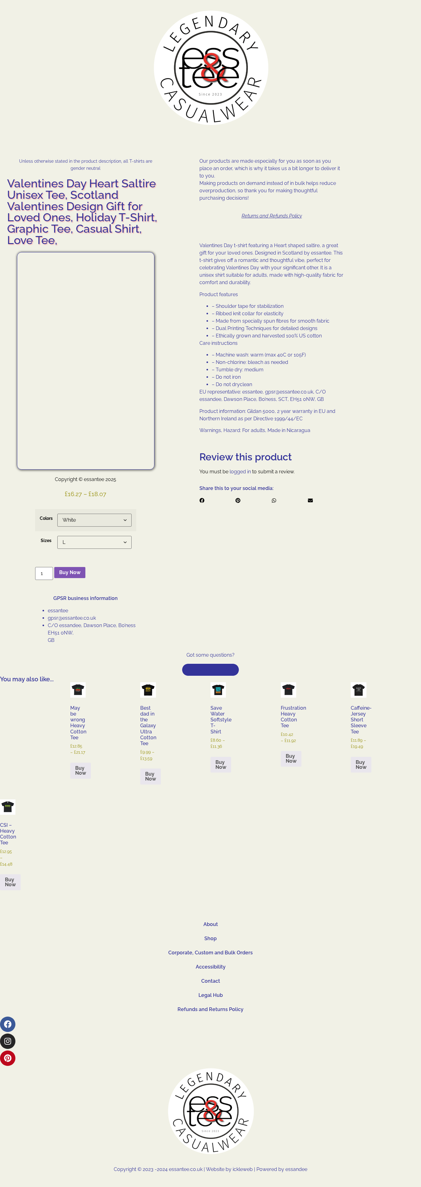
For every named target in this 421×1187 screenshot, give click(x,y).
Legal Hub (210, 995)
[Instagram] (7, 1041)
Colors (46, 518)
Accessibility (211, 967)
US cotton (310, 336)
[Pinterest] (7, 1058)
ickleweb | (244, 1169)
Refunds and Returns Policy (210, 1009)
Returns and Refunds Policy (272, 216)
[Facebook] (7, 1024)
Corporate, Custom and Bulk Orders (210, 953)
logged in (240, 472)
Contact (210, 981)
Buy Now (69, 572)
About (210, 924)
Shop (210, 938)
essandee (295, 1169)
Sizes (46, 540)
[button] (217, 500)
